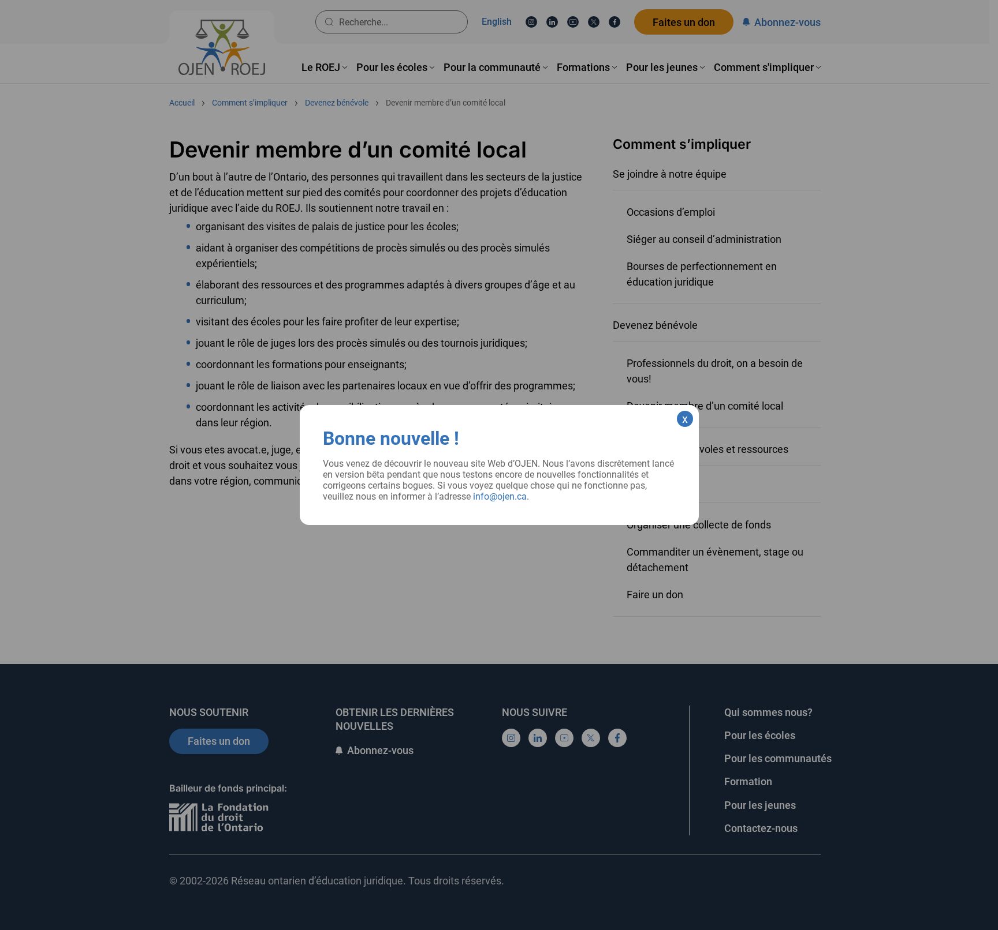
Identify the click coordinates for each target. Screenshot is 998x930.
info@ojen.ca (500, 496)
